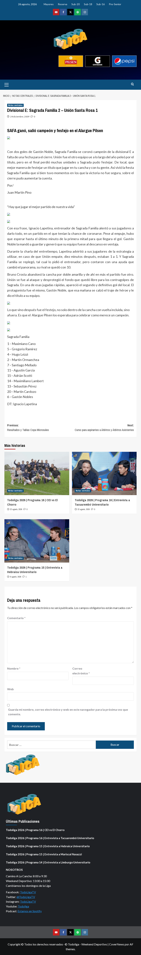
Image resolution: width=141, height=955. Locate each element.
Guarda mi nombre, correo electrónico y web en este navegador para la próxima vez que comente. (68, 712)
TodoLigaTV (28, 892)
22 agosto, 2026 (16, 509)
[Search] (132, 84)
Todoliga (23, 906)
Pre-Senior (115, 4)
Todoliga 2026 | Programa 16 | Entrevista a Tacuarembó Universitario (102, 502)
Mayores (49, 4)
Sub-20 (75, 4)
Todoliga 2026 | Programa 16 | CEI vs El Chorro (35, 830)
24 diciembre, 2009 (19, 116)
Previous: (28, 427)
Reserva (62, 4)
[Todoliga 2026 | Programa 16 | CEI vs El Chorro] (36, 473)
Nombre (13, 668)
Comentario (16, 618)
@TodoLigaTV (26, 897)
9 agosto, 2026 (15, 576)
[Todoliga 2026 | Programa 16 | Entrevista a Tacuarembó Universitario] (104, 473)
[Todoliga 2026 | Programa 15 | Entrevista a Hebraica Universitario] (36, 541)
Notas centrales (15, 105)
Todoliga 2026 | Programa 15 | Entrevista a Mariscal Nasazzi (44, 854)
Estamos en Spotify (30, 911)
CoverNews (116, 944)
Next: (104, 427)
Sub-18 (88, 4)
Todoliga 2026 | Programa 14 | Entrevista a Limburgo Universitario (48, 862)
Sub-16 (100, 4)
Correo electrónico (81, 671)
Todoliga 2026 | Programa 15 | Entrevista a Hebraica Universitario (34, 569)
